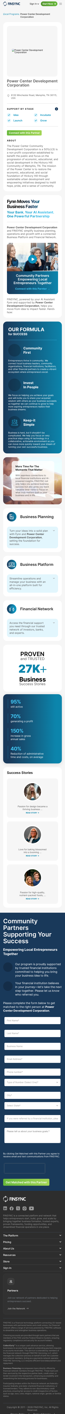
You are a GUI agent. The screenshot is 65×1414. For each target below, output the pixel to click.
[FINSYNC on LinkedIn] (5, 1208)
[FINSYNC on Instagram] (25, 1208)
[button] (32, 1235)
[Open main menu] (60, 4)
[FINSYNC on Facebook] (12, 1208)
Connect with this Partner (24, 132)
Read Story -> (32, 813)
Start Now (47, 3)
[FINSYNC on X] (18, 1208)
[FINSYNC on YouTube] (31, 1208)
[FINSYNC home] (11, 3)
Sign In (33, 3)
